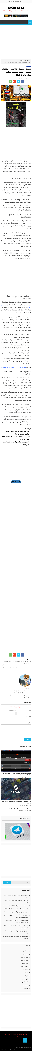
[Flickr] (14, 691)
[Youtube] (24, 697)
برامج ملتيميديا (25, 979)
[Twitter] (16, 695)
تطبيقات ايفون (25, 982)
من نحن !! (15, 1049)
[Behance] (26, 691)
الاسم (29, 710)
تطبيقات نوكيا (25, 985)
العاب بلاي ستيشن (24, 960)
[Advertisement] (16, 42)
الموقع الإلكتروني (28, 716)
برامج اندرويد (25, 969)
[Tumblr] (18, 695)
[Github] (12, 691)
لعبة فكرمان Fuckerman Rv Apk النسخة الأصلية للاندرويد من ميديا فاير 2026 (17, 921)
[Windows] (10, 695)
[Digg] (20, 691)
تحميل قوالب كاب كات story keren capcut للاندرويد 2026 (16, 901)
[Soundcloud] (10, 693)
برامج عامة (26, 972)
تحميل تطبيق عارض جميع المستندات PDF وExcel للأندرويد (15, 905)
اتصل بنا (10, 1049)
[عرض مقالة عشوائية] (2, 22)
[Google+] (10, 691)
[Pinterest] (20, 693)
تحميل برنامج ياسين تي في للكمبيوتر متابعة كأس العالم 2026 (16, 932)
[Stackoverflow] (24, 695)
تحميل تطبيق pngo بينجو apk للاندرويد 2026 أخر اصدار (16, 912)
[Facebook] (16, 691)
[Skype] (12, 693)
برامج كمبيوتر (23, 60)
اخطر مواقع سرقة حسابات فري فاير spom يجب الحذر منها (17, 808)
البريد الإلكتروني (12, 710)
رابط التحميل (15, 481)
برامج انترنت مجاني (24, 966)
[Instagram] (26, 693)
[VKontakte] (12, 695)
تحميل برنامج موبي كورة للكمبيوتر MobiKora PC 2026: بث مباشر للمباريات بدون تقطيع (17, 774)
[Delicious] (24, 691)
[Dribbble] (18, 691)
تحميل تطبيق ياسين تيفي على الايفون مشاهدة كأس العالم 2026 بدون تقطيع (16, 927)
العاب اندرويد (25, 951)
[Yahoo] (26, 697)
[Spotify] (28, 695)
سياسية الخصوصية (4, 1049)
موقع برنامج (16, 8)
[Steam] (22, 695)
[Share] (14, 693)
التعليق (29, 723)
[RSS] (16, 693)
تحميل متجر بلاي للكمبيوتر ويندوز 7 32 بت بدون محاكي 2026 (16, 896)
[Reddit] (18, 693)
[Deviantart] (22, 691)
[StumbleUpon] (20, 695)
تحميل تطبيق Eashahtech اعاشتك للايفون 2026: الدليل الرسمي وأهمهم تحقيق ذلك (16, 916)
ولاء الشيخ (28, 78)
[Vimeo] (14, 695)
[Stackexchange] (26, 695)
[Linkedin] (24, 693)
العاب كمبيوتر (25, 963)
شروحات (26, 988)
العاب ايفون (25, 954)
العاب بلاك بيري (24, 957)
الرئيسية (28, 60)
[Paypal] (22, 693)
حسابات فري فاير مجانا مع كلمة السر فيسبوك (13, 367)
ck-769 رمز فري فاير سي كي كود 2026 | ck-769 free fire (16, 909)
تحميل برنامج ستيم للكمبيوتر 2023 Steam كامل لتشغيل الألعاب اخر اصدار (16, 802)
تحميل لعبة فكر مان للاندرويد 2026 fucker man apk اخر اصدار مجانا (15, 937)
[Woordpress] (28, 697)
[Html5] (28, 693)
